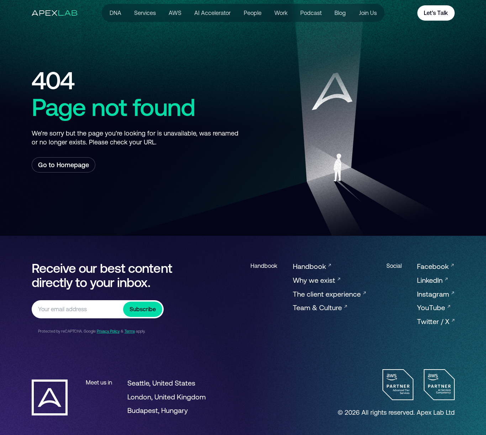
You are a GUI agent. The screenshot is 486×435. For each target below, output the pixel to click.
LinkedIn (430, 280)
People (253, 13)
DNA (115, 13)
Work (280, 13)
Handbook (310, 266)
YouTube (432, 307)
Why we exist (315, 280)
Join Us (368, 13)
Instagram (434, 294)
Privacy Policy (108, 331)
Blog (340, 13)
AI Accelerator (212, 13)
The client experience (328, 294)
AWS (175, 13)
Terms (130, 331)
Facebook (433, 266)
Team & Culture (318, 307)
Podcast (311, 13)
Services (145, 13)
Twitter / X (434, 321)
